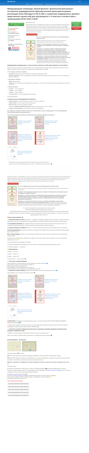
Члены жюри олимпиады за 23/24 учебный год (18, 386)
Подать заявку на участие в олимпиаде (16, 24)
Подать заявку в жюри (31, 34)
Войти (79, 1)
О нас (60, 4)
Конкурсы (28, 4)
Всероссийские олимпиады (37, 4)
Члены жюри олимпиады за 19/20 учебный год (18, 395)
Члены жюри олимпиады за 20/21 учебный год (18, 392)
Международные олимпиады (51, 4)
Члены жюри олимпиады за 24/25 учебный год (18, 383)
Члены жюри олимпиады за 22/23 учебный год (18, 389)
